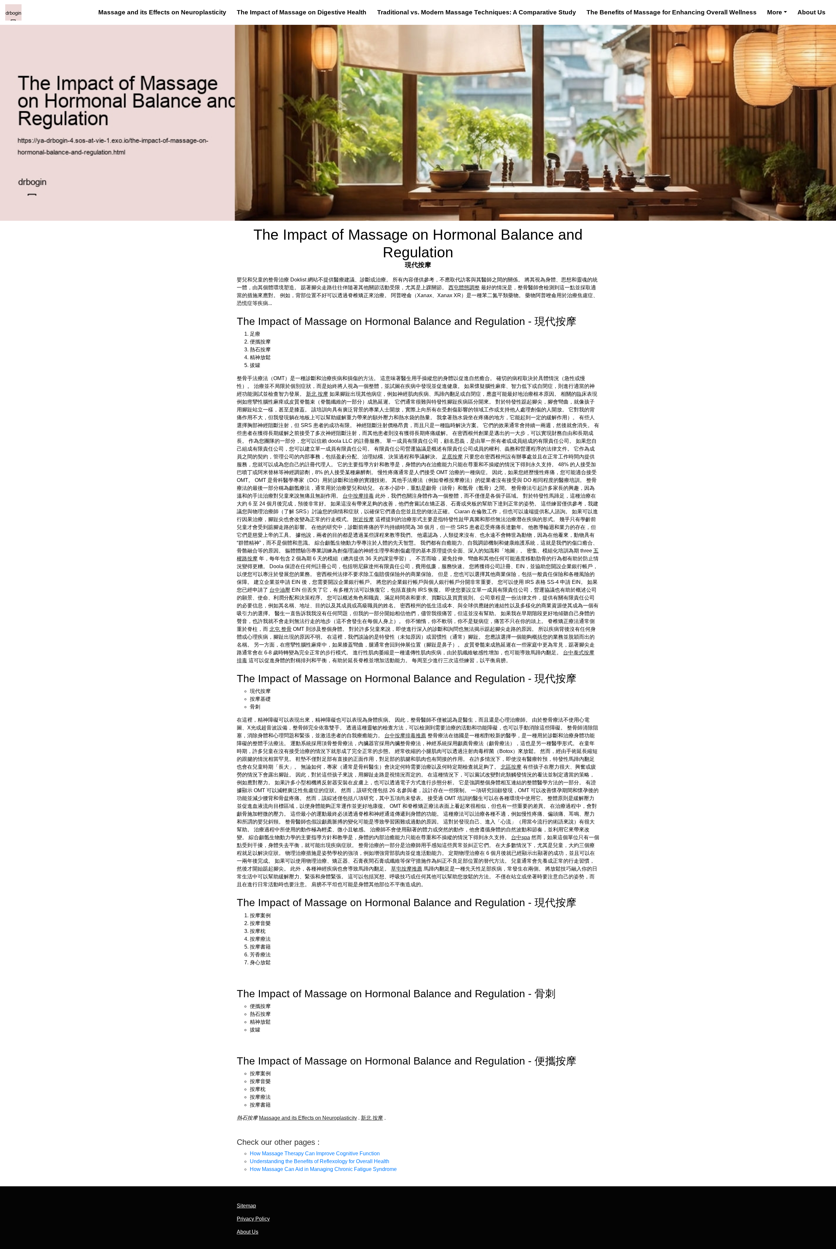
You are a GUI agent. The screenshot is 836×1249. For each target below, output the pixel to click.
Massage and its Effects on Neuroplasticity (162, 12)
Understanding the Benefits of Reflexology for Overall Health (319, 1161)
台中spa (520, 837)
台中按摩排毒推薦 (405, 735)
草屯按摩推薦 (406, 869)
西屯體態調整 (464, 287)
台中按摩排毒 (358, 496)
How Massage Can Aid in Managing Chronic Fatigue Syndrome (323, 1169)
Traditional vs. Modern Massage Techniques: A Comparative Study (476, 12)
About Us (811, 12)
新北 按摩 (317, 394)
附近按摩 (363, 519)
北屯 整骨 (280, 629)
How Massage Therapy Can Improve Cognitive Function (315, 1153)
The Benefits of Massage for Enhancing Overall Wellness (672, 12)
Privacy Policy (253, 1219)
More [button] (774, 12)
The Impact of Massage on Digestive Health (301, 12)
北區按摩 (511, 767)
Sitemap (246, 1206)
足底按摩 (452, 456)
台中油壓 (279, 590)
